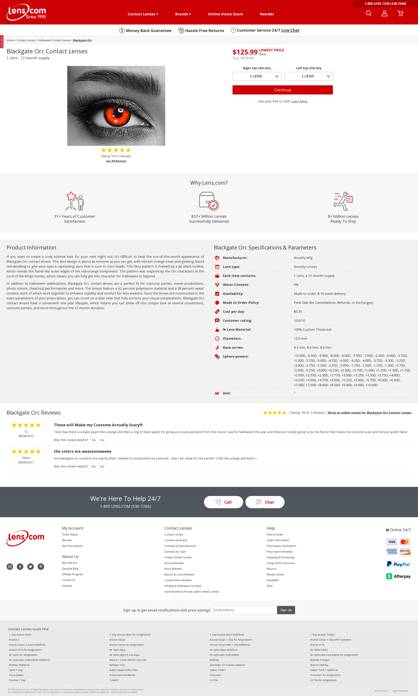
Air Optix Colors (319, 649)
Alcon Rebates (173, 569)
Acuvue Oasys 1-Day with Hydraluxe (330, 639)
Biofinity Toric (117, 664)
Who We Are (69, 563)
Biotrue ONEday (319, 664)
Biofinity (214, 659)
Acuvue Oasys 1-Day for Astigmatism (231, 639)
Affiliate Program (72, 574)
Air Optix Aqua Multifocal (223, 649)
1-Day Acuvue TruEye (322, 634)
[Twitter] (30, 566)
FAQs (270, 586)
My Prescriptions (72, 546)
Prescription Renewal (280, 551)
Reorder (267, 13)
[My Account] (384, 13)
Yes (93, 440)
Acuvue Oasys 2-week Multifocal (27, 644)
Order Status (70, 534)
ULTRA (214, 680)
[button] (2, 41)
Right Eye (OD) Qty (257, 68)
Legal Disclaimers (400, 690)
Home (10, 40)
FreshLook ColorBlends (122, 675)
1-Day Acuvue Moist (20, 634)
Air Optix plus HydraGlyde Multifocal (29, 659)
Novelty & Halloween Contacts (182, 586)
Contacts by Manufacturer (180, 546)
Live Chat (290, 30)
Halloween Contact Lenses (54, 40)
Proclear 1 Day (17, 680)
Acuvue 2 (14, 639)
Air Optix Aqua (117, 649)
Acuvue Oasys (117, 639)
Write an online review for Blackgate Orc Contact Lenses (369, 413)
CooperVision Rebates (178, 580)
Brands (181, 13)
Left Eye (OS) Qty (308, 68)
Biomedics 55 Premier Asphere (227, 664)
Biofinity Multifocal (19, 664)
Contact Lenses (141, 13)
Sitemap (67, 586)
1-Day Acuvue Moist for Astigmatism (130, 634)
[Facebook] (20, 566)
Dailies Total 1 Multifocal (324, 670)
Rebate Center (275, 574)
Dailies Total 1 (218, 670)
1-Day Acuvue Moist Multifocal (227, 634)
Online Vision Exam (225, 13)
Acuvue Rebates (174, 563)
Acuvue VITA (317, 644)
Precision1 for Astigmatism (325, 675)
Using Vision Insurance (281, 563)
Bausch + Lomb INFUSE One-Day (127, 659)
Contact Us (68, 580)
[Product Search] (368, 13)
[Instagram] (10, 566)
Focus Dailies (16, 675)
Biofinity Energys (319, 659)
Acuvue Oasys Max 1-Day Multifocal (230, 644)
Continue (282, 90)
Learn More (299, 101)
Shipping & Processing (280, 557)
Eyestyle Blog (70, 568)
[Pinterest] (41, 566)
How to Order (275, 534)
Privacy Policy (381, 690)
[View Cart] (400, 13)
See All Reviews (116, 161)
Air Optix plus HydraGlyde (224, 654)
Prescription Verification (281, 546)
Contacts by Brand (175, 540)
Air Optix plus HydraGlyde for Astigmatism (334, 654)
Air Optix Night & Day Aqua (124, 654)
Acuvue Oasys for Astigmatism (126, 644)
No (102, 440)
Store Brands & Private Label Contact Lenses (191, 591)
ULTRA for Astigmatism (323, 680)
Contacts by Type (175, 551)
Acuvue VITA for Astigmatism (25, 649)
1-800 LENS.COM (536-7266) (125, 506)
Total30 (113, 680)
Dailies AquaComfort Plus (123, 670)
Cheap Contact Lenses (178, 557)
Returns (271, 569)
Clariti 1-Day (16, 670)
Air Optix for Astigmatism (23, 654)
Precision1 (216, 675)
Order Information (278, 540)
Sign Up (286, 610)
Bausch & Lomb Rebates (179, 574)
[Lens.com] (26, 12)
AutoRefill (272, 580)
